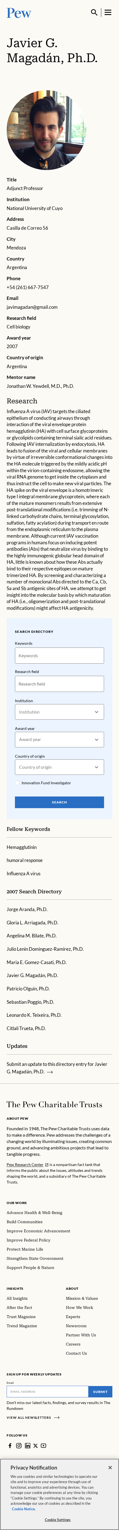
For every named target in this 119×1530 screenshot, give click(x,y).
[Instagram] (18, 1445)
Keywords (23, 643)
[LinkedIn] (27, 1445)
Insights (15, 1288)
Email (10, 1382)
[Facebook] (10, 1445)
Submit (100, 1392)
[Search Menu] (94, 12)
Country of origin (30, 756)
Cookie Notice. (24, 1509)
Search (59, 802)
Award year (25, 728)
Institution (24, 700)
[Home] (54, 1104)
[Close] (110, 1467)
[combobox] (19, 712)
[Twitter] (35, 1445)
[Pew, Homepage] (19, 12)
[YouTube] (43, 1445)
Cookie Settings (58, 1520)
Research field (27, 671)
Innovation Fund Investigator (46, 782)
